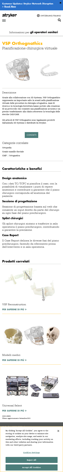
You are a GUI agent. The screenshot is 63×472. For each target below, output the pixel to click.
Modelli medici (11, 354)
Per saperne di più (13, 309)
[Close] (58, 431)
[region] (31, 449)
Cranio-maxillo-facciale (13, 151)
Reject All (31, 460)
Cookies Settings (31, 452)
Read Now (10, 6)
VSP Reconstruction (14, 304)
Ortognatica (14, 155)
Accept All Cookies (31, 467)
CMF (4, 155)
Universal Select (12, 405)
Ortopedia (6, 147)
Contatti (31, 135)
